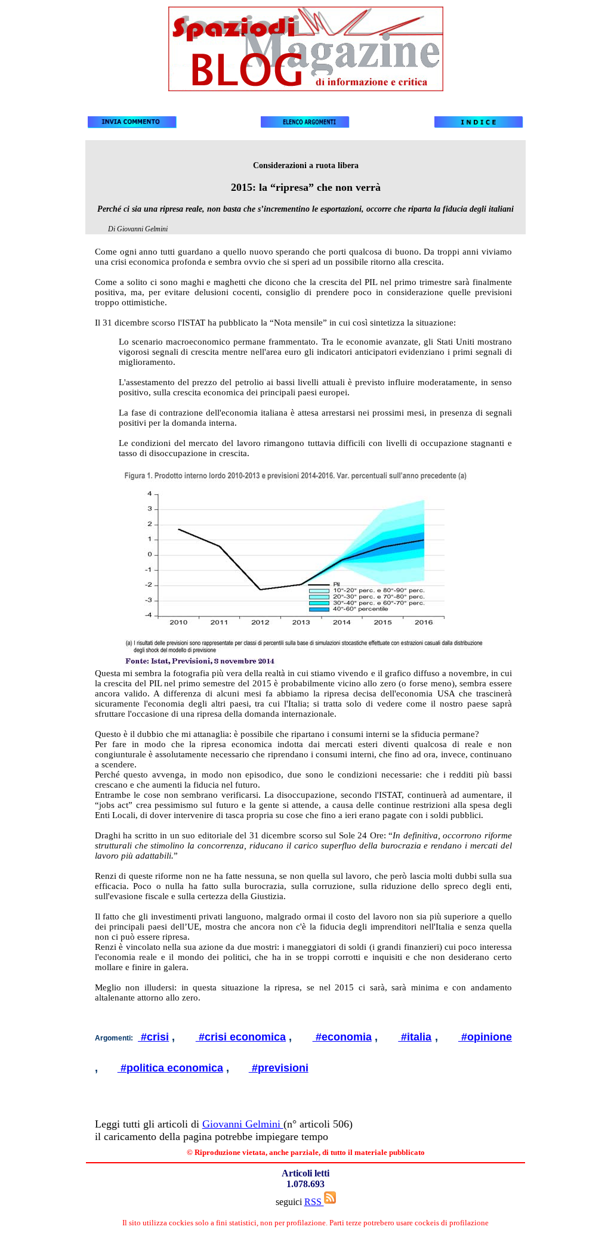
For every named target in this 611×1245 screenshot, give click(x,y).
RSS (314, 1202)
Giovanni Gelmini (242, 1124)
